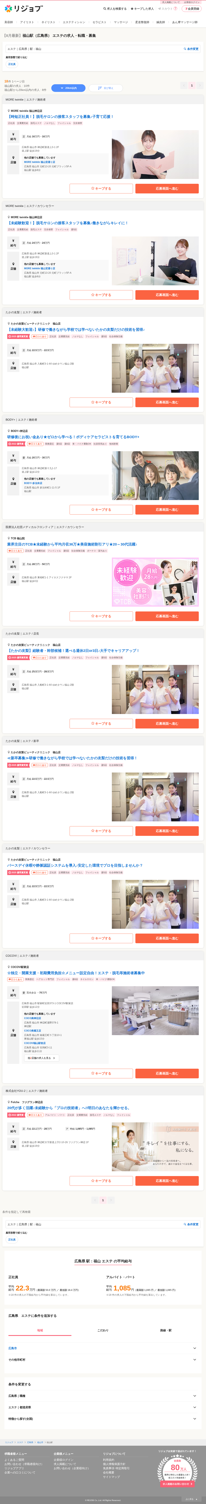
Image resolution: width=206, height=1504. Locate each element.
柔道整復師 (142, 22)
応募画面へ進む (167, 188)
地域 (40, 1330)
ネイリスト (48, 22)
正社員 (11, 64)
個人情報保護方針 (114, 1464)
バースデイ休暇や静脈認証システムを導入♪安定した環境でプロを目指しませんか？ (75, 865)
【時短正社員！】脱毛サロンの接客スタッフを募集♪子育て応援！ (60, 117)
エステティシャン (74, 22)
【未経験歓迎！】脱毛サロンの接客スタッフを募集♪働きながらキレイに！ (68, 223)
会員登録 (193, 8)
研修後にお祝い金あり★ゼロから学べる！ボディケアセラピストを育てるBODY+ (73, 437)
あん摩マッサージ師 (185, 22)
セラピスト (100, 22)
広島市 (12, 1348)
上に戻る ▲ (191, 1499)
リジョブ (9, 1442)
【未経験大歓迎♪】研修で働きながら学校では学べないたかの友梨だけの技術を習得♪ (76, 330)
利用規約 (108, 1459)
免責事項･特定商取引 (116, 1468)
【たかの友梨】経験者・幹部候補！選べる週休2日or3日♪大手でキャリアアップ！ (73, 651)
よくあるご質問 (14, 1459)
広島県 (30, 1442)
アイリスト (27, 22)
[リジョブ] (23, 9)
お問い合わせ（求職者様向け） (24, 1464)
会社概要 (108, 1472)
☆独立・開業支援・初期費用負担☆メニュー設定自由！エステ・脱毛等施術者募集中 (76, 973)
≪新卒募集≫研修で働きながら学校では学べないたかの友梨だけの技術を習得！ (72, 758)
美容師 (8, 22)
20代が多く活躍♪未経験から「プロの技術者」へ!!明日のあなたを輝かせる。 (69, 1108)
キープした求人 (144, 8)
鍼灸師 (161, 22)
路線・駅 (166, 1330)
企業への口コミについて (19, 1472)
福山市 (40, 1442)
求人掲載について (171, 2)
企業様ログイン (192, 2)
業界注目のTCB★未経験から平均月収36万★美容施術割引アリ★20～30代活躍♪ (72, 544)
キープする (103, 188)
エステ (20, 1442)
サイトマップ (111, 1476)
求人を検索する (117, 8)
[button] (103, 137)
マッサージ (121, 22)
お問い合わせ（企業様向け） (72, 1468)
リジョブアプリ (14, 1468)
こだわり (103, 1330)
